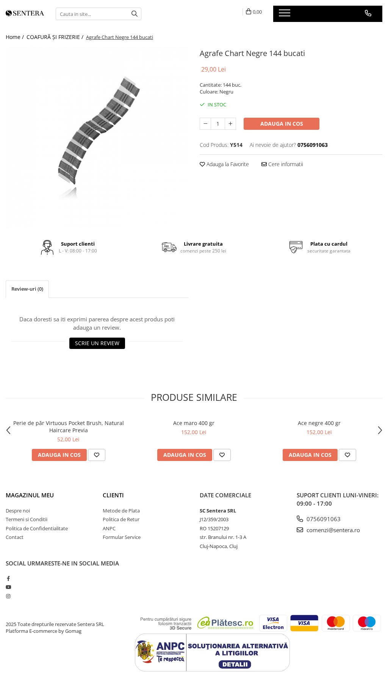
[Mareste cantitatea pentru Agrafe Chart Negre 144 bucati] (230, 124)
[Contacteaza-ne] (368, 13)
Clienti (113, 495)
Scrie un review (97, 343)
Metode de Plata (121, 510)
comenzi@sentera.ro (332, 530)
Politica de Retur (121, 519)
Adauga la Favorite (227, 164)
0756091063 (323, 519)
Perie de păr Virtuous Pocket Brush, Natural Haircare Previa (68, 426)
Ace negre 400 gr (319, 423)
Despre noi (18, 510)
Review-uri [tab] (27, 288)
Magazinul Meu (30, 495)
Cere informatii (285, 164)
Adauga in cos (281, 123)
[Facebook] (8, 578)
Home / (15, 36)
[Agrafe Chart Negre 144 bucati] (97, 138)
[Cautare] (134, 14)
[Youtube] (8, 587)
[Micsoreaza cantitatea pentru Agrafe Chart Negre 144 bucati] (205, 124)
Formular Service (122, 537)
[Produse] (285, 15)
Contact (14, 537)
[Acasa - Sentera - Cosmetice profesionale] (25, 14)
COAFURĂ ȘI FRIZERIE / (56, 36)
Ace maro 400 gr (193, 423)
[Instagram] (8, 596)
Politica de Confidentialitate (37, 528)
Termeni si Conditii (26, 519)
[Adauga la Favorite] (96, 455)
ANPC (109, 528)
